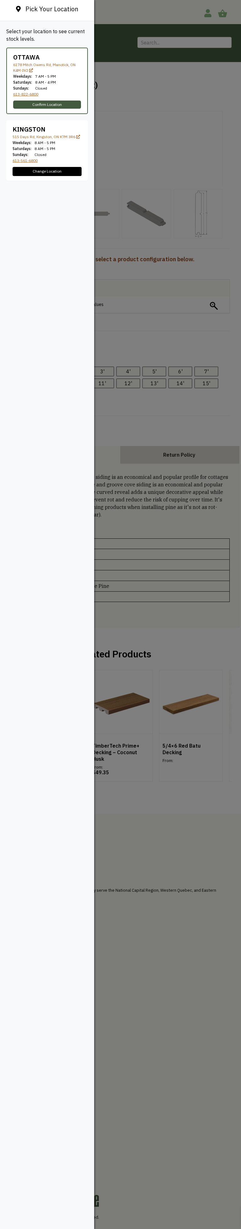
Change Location (47, 171)
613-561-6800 (25, 160)
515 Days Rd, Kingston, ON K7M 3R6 (44, 136)
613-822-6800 (25, 94)
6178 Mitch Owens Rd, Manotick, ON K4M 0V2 (44, 67)
